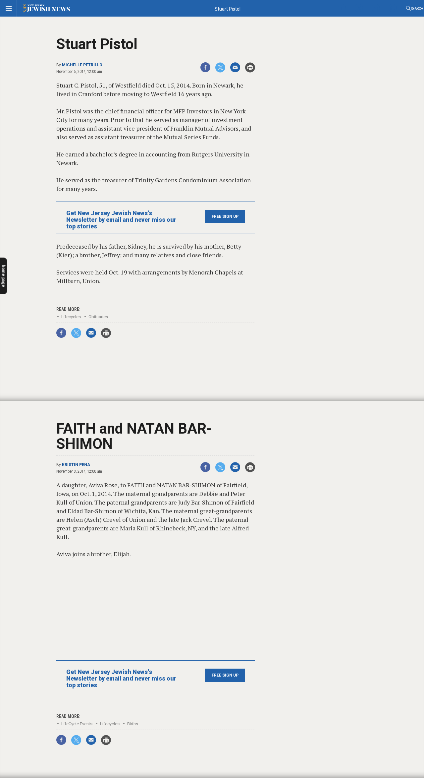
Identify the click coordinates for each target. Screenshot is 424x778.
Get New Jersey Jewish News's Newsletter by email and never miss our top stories (121, 220)
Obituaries (98, 316)
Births (132, 723)
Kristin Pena (76, 464)
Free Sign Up (225, 216)
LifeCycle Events (76, 723)
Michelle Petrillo (82, 65)
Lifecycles (71, 316)
